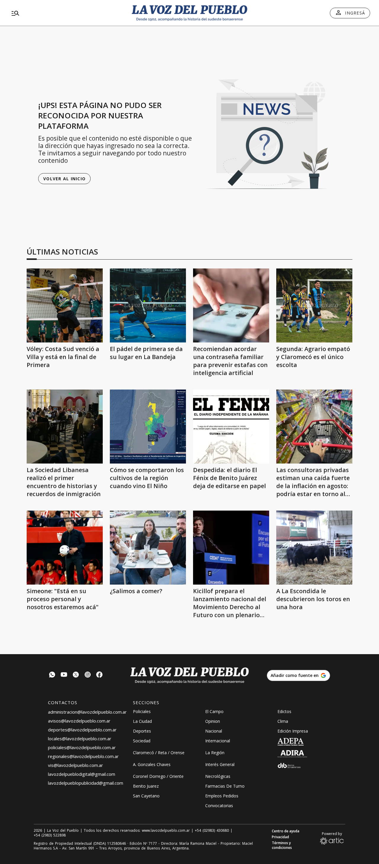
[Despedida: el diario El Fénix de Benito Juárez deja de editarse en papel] (231, 427)
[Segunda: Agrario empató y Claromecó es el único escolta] (314, 305)
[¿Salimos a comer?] (148, 548)
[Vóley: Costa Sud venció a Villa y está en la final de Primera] (65, 305)
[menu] (66, 13)
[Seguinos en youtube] (64, 675)
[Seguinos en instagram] (87, 675)
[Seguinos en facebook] (99, 675)
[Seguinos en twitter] (76, 675)
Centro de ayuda (285, 831)
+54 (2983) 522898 (50, 835)
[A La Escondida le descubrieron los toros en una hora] (314, 548)
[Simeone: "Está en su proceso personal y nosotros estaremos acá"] (65, 548)
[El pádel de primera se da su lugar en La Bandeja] (148, 305)
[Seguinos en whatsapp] (52, 675)
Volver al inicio (64, 178)
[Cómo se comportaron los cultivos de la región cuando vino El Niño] (148, 427)
